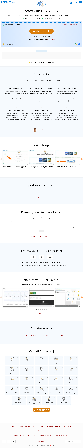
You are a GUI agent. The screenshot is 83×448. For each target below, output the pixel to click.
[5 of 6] (44, 309)
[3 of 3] (43, 171)
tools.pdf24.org (41, 441)
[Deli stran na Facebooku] (33, 257)
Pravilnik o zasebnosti (46, 435)
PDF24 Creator (40, 314)
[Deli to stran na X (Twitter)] (41, 257)
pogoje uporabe (50, 39)
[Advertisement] (41, 55)
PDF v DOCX (59, 335)
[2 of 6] (38, 309)
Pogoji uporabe (32, 435)
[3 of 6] (40, 309)
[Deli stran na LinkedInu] (50, 257)
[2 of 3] (41, 171)
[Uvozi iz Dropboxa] (79, 44)
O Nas (13, 426)
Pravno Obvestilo (19, 435)
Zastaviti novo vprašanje (41, 198)
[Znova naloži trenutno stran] (41, 4)
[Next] (82, 159)
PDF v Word (47, 335)
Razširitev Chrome (41, 431)
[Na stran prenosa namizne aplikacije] (71, 2)
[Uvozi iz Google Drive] (75, 44)
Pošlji (41, 230)
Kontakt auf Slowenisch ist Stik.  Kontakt (59, 426)
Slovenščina (74, 441)
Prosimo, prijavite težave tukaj (40, 236)
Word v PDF (35, 335)
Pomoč (42, 426)
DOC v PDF (23, 335)
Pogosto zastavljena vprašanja (27, 426)
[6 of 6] (46, 309)
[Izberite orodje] (80, 2)
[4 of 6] (42, 309)
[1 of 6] (36, 309)
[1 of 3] (39, 171)
